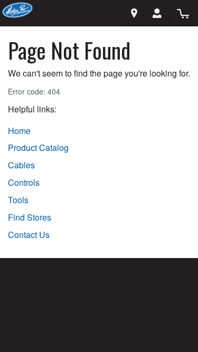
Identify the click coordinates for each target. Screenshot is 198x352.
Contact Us (29, 235)
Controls (24, 182)
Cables (21, 165)
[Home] (17, 9)
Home (19, 131)
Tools (18, 200)
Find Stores (29, 217)
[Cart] (180, 13)
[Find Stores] (134, 13)
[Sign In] (157, 13)
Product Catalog (38, 148)
